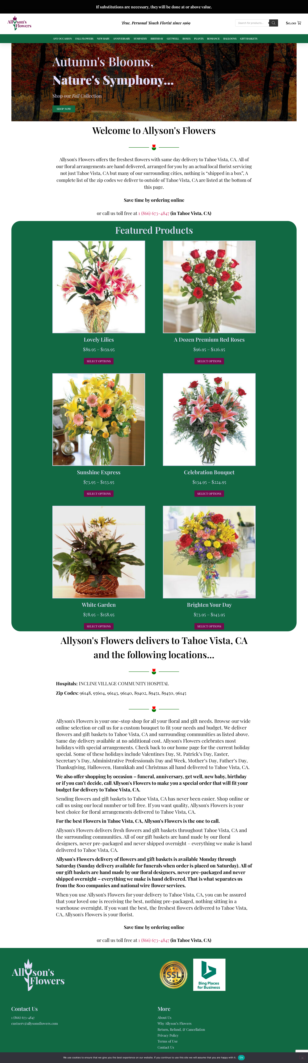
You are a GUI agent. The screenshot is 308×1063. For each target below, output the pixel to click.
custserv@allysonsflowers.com (34, 1023)
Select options (99, 361)
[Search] (273, 23)
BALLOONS (230, 38)
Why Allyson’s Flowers (175, 1023)
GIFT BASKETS (248, 38)
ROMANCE (213, 38)
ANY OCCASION (62, 38)
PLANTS (199, 38)
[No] (302, 1057)
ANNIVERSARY (121, 38)
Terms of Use (168, 1041)
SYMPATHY (140, 38)
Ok (241, 1057)
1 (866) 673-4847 (154, 213)
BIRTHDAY (157, 38)
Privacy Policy (168, 1035)
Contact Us (166, 1047)
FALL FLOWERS (84, 38)
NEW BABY (103, 38)
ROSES (187, 38)
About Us (164, 1017)
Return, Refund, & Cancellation (181, 1029)
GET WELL (173, 38)
